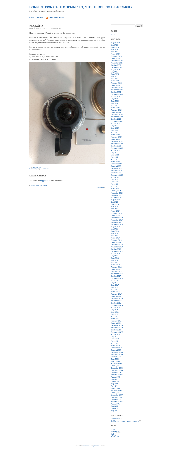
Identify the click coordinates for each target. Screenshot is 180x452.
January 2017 (116, 296)
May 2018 (114, 260)
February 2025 (116, 83)
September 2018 (117, 251)
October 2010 (116, 330)
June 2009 (115, 359)
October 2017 (116, 276)
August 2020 (115, 200)
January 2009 (116, 366)
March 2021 (115, 189)
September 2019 (117, 224)
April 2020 (114, 209)
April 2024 (114, 106)
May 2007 (114, 411)
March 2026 (115, 54)
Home (31, 18)
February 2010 (116, 348)
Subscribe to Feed (56, 18)
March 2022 (115, 162)
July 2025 (114, 72)
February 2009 (116, 364)
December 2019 (117, 218)
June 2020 (115, 204)
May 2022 (114, 157)
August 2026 (115, 43)
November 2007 (117, 397)
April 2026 (114, 52)
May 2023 (114, 130)
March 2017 (115, 292)
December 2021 (117, 168)
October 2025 (116, 65)
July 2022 (114, 153)
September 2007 (117, 402)
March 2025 (115, 81)
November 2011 (117, 301)
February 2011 (116, 321)
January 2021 (116, 191)
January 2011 (116, 323)
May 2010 (114, 341)
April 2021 (114, 186)
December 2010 (117, 325)
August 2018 (115, 254)
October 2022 (116, 146)
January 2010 (116, 350)
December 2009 (117, 352)
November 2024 (117, 90)
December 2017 (117, 272)
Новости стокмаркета (39, 185)
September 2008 (117, 375)
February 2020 (116, 213)
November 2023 (117, 117)
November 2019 (117, 220)
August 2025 (115, 70)
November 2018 (117, 247)
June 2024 (115, 101)
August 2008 (115, 377)
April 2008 (114, 386)
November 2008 (117, 370)
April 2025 (114, 79)
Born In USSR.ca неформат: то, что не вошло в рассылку (80, 7)
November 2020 (117, 193)
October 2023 (116, 119)
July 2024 (114, 99)
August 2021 (115, 177)
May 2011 (114, 314)
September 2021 (117, 175)
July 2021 (114, 180)
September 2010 (117, 332)
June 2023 (115, 128)
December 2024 (117, 88)
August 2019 (115, 227)
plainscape (96, 446)
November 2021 (117, 171)
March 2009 (115, 361)
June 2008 (115, 381)
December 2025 (117, 61)
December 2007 (117, 395)
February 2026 (116, 56)
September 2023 (117, 121)
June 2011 (115, 312)
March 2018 (115, 265)
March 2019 (115, 238)
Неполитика (37, 167)
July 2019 (114, 229)
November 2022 (117, 144)
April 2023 (114, 132)
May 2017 (114, 287)
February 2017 (116, 294)
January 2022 (116, 166)
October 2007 (116, 399)
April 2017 (114, 289)
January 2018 (116, 269)
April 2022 (114, 159)
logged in (44, 180)
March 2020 (115, 211)
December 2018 (117, 245)
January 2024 (116, 112)
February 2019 (116, 240)
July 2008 (114, 379)
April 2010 (114, 343)
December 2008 (117, 368)
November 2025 (117, 63)
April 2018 (114, 263)
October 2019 (116, 222)
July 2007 (114, 406)
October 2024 (116, 92)
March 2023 (115, 135)
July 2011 (114, 310)
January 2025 (116, 85)
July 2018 (114, 256)
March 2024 (115, 108)
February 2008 (116, 390)
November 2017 (117, 274)
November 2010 (117, 328)
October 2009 (116, 357)
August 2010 (115, 334)
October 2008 (116, 372)
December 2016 (117, 298)
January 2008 (116, 393)
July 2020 (114, 202)
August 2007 (115, 404)
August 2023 (115, 123)
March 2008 (115, 388)
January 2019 (116, 242)
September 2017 (117, 278)
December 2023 (117, 114)
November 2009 (117, 355)
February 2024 (116, 110)
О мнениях (100, 187)
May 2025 (114, 76)
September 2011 (117, 305)
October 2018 (116, 249)
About (40, 18)
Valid (115, 431)
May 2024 (114, 103)
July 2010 (114, 337)
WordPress (115, 436)
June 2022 (115, 155)
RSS (38, 169)
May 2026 (114, 49)
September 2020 (117, 197)
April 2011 (114, 316)
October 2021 (116, 173)
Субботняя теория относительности (125, 421)
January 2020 (116, 215)
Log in (113, 429)
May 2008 (114, 384)
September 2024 (117, 94)
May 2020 (114, 206)
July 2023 (114, 126)
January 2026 (116, 58)
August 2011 (115, 307)
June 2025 (115, 74)
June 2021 (115, 182)
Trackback (45, 169)
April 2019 (114, 236)
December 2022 (117, 141)
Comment (32, 169)
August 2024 (115, 97)
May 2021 (114, 184)
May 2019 (114, 233)
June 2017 (115, 285)
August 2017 (115, 280)
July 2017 (114, 283)
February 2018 (116, 267)
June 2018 (115, 258)
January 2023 (116, 139)
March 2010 (115, 346)
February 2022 (116, 164)
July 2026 (114, 45)
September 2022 (117, 148)
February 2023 (116, 137)
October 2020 (116, 195)
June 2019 (115, 231)
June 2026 (115, 47)
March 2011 (115, 319)
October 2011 (116, 303)
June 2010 (115, 339)
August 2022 (115, 150)
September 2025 (117, 67)
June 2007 (115, 408)
